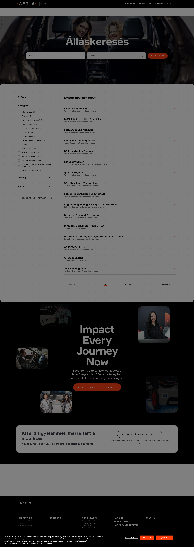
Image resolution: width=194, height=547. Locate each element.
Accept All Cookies (164, 538)
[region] (97, 538)
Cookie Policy (15, 543)
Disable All (147, 538)
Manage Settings (131, 538)
